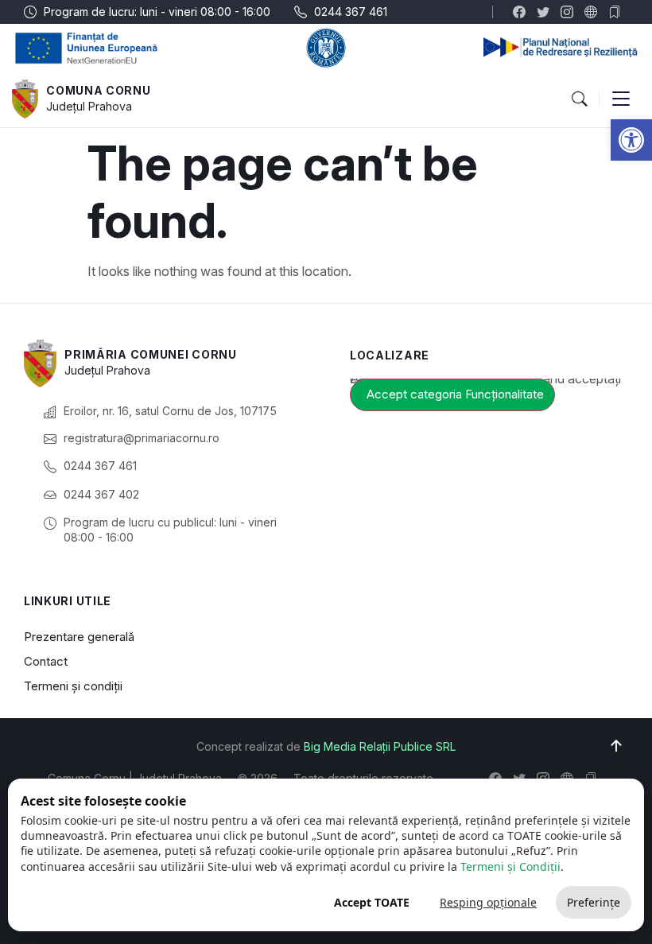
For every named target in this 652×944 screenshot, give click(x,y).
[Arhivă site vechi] (618, 12)
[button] (631, 140)
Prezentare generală (79, 636)
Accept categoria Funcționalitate (455, 394)
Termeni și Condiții (510, 866)
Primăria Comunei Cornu (150, 354)
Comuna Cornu (98, 90)
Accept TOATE (371, 902)
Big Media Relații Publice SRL (380, 746)
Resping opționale (488, 902)
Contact (46, 661)
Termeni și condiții (73, 685)
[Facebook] (523, 12)
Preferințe (593, 902)
